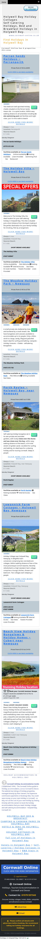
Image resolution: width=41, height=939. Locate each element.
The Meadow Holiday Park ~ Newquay (20, 282)
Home (4, 2)
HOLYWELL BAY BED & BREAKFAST (20, 817)
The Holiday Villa (27, 262)
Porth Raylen (26, 490)
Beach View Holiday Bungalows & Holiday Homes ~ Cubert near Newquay (19, 637)
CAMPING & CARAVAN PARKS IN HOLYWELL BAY (20, 822)
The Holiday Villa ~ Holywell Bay (18, 170)
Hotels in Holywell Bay (15, 845)
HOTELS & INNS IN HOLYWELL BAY (20, 828)
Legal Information (21, 876)
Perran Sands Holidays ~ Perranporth (14, 59)
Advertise (21, 907)
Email (21, 913)
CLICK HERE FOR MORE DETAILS (20, 123)
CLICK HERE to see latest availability (20, 72)
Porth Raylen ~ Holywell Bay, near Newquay (18, 390)
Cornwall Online (21, 884)
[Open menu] (38, 1)
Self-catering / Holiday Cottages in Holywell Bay (20, 848)
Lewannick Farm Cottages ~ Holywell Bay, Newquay (19, 507)
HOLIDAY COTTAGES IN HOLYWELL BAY (20, 833)
